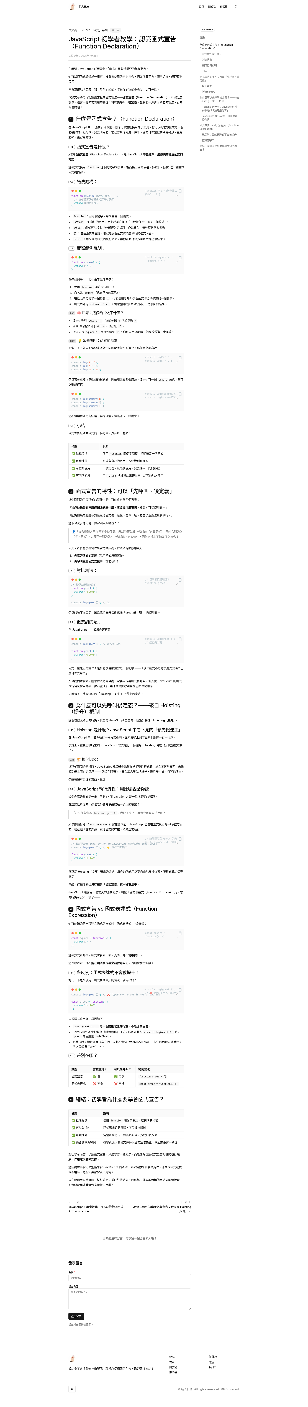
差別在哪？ (208, 140)
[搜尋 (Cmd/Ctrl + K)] (236, 6)
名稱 (72, 1272)
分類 (211, 1362)
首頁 (201, 6)
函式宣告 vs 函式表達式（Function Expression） (219, 127)
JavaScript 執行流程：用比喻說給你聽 (219, 117)
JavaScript (207, 29)
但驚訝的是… (209, 91)
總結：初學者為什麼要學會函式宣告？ (218, 147)
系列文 (212, 1367)
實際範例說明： (210, 65)
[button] (163, 192)
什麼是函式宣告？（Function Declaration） (216, 46)
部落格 (223, 6)
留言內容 (74, 1286)
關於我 (212, 6)
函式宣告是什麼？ (212, 53)
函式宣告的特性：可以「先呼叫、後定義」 (220, 78)
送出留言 (76, 1316)
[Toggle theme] (72, 1389)
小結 (204, 71)
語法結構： (208, 59)
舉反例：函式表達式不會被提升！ (220, 134)
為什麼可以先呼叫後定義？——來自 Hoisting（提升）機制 (220, 99)
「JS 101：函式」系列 (93, 30)
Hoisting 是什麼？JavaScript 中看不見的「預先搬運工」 (220, 108)
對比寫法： (208, 86)
